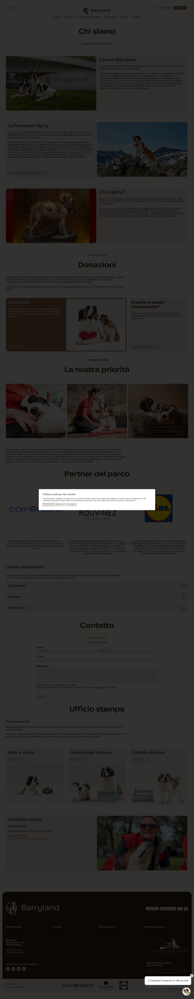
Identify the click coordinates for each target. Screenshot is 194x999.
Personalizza (71, 504)
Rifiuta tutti (60, 504)
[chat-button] (186, 991)
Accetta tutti (48, 504)
